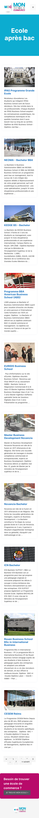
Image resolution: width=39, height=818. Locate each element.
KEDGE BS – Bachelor (17, 225)
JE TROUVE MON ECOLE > (17, 793)
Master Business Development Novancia (18, 437)
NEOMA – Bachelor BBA (18, 160)
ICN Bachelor (12, 565)
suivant (25, 762)
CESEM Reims (12, 713)
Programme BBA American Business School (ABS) (16, 294)
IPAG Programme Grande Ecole (19, 92)
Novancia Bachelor (15, 504)
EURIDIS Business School (15, 368)
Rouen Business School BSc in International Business (18, 642)
